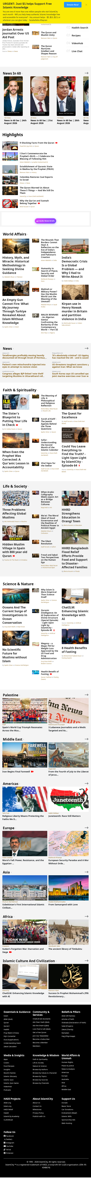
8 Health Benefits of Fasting (74, 650)
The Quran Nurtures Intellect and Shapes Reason (49, 50)
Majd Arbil (44, 507)
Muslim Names (10, 1073)
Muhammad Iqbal (49, 567)
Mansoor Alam (46, 38)
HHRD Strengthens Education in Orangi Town (71, 515)
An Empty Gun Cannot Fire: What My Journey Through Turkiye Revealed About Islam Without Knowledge (15, 311)
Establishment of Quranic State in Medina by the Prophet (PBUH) (37, 168)
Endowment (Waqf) (69, 1113)
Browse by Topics (40, 1076)
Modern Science (46, 663)
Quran (55, 38)
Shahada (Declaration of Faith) (74, 1022)
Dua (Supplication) (11, 1039)
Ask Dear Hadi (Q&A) (41, 1022)
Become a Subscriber (41, 1039)
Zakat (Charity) (67, 1029)
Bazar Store (66, 1106)
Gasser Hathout (46, 677)
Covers (6, 1063)
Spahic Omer (8, 327)
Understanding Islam (12, 1043)
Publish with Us (39, 1116)
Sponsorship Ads (68, 1120)
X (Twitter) (8, 1139)
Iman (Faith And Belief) (36, 196)
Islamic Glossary (10, 1076)
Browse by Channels (41, 1083)
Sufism (53, 547)
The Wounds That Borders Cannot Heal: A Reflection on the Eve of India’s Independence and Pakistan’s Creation (50, 248)
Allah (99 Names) (68, 1016)
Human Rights (67, 1062)
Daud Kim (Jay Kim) (26, 146)
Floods (77, 571)
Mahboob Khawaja (47, 279)
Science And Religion (22, 665)
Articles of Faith (68, 1019)
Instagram (10, 1143)
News (16, 51)
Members (36, 1046)
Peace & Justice (68, 1066)
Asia (63, 1082)
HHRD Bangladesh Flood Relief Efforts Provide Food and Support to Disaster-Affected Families (75, 557)
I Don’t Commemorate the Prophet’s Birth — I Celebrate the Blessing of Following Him (37, 156)
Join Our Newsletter (40, 1036)
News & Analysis (68, 1069)
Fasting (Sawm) (67, 658)
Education (78, 525)
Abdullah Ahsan (9, 277)
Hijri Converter (10, 1036)
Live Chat (77, 51)
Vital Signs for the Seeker (48, 464)
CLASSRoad (8, 1120)
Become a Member (40, 1042)
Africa (64, 1086)
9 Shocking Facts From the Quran (37, 142)
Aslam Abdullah (25, 162)
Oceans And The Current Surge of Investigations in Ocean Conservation (14, 615)
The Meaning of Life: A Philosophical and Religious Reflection (49, 400)
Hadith (6, 1029)
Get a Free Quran (39, 1032)
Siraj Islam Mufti (9, 627)
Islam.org (7, 1106)
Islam (17, 327)
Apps (6, 1059)
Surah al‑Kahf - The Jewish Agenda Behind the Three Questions (49, 423)
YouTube (9, 1146)
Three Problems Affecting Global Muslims (14, 513)
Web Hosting (67, 1123)
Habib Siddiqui (68, 281)
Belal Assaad (24, 207)
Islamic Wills (67, 1116)
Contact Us (37, 1106)
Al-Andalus (23, 560)
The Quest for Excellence (72, 415)
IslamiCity (23, 196)
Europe (64, 1076)
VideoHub (77, 43)
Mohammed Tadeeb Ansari (73, 656)
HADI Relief (8, 1109)
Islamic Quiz (9, 1080)
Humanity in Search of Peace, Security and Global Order (49, 272)
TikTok (8, 1149)
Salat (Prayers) (67, 1026)
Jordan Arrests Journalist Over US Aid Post (15, 33)
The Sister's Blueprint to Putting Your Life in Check (14, 419)
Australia (65, 1079)
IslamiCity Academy (11, 1116)
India (55, 260)
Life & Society (38, 1063)
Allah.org (7, 1103)
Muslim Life (47, 411)
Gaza (42, 281)
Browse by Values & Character (45, 1073)
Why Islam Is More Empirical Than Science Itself (49, 593)
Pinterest (9, 1153)
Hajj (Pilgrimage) (68, 1036)
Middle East (66, 1089)
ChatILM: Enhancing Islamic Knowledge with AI (75, 613)
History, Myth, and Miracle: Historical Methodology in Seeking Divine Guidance (15, 265)
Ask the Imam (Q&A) (41, 1025)
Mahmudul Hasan (69, 323)
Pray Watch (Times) (11, 1033)
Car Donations (67, 1109)
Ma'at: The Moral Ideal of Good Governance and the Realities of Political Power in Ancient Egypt (50, 521)
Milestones (37, 1109)
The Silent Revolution (46, 542)
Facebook (10, 1136)
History (34, 172)
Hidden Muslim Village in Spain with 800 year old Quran (14, 550)
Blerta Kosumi (68, 525)
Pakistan (19, 277)
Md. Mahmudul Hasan (11, 521)
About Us (36, 1103)
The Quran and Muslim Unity (48, 33)
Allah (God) (8, 1019)
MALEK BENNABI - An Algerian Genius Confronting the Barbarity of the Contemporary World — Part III (49, 322)
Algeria (52, 333)
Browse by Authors (40, 1069)
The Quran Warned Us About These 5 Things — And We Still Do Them (37, 190)
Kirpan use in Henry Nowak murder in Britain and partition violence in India (74, 311)
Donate (65, 1103)
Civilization (44, 533)
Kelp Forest (21, 627)
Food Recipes (9, 1066)
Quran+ (7, 1026)
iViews (10, 51)
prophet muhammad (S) (40, 162)
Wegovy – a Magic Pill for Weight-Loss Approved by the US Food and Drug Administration (49, 651)
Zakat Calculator (10, 1046)
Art (51, 507)
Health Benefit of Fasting (50, 672)
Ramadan (65, 1033)
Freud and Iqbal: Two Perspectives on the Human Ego (50, 558)
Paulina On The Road (11, 560)
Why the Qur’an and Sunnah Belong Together (34, 202)
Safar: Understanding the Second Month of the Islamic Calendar (49, 444)
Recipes (76, 35)
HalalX (6, 1113)
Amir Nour (44, 333)
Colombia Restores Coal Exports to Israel (36, 178)
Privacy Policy (38, 1113)
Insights (7, 1069)
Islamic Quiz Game (11, 1083)
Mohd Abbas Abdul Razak (49, 409)
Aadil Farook (45, 469)
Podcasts (7, 1090)
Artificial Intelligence (48, 634)
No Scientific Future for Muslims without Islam (14, 655)
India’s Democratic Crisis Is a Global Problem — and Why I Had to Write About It (74, 267)
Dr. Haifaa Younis (10, 429)
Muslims (24, 521)
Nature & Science (40, 1066)
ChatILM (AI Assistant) (41, 1019)
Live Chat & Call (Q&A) (41, 1029)
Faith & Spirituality (40, 1059)
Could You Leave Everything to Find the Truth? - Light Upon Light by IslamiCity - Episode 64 (74, 455)
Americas (65, 1072)
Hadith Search (80, 27)
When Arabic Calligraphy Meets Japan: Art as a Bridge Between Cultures (49, 498)
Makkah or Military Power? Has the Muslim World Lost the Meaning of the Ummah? (49, 295)
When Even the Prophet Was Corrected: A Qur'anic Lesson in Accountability (15, 459)
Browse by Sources (40, 1080)
